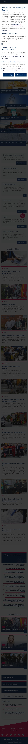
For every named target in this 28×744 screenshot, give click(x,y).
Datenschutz (15, 24)
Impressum (4, 30)
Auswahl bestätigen (8, 75)
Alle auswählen (20, 75)
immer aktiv (6, 44)
